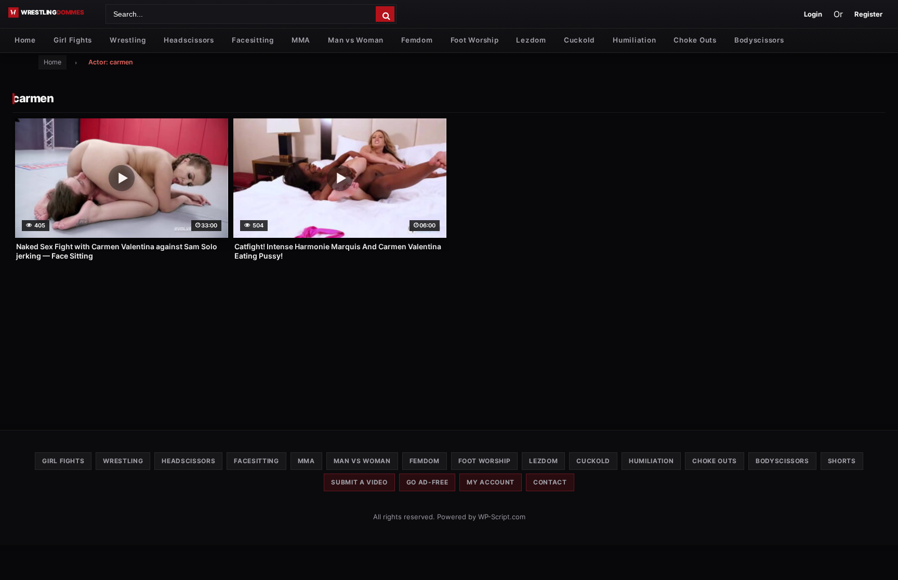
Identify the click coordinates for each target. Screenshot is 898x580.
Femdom (416, 40)
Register (868, 14)
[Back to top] (880, 555)
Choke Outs (695, 40)
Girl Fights (73, 40)
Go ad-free (427, 482)
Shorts (842, 461)
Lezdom (531, 40)
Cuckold (579, 40)
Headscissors (189, 40)
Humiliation (634, 40)
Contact (550, 482)
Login (813, 14)
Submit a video (359, 482)
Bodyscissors (759, 40)
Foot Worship (475, 40)
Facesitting (253, 40)
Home (25, 40)
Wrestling (128, 40)
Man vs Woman (356, 40)
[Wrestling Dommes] (53, 12)
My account (490, 482)
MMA (301, 40)
